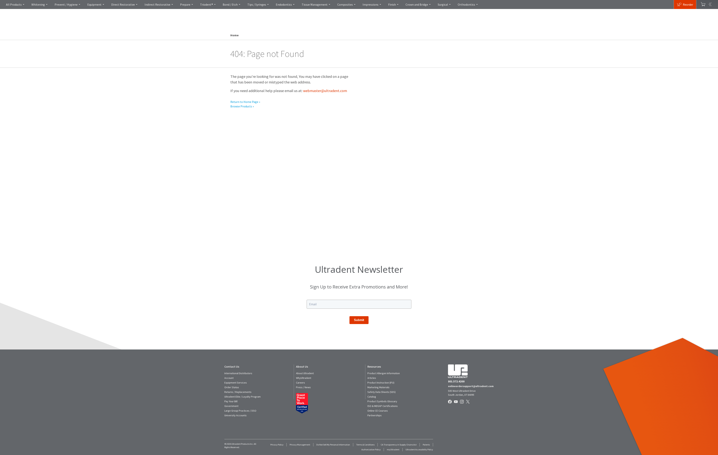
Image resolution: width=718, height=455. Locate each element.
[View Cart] (703, 4)
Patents (426, 444)
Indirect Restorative (157, 4)
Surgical (443, 4)
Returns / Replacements (237, 392)
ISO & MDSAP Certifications (382, 406)
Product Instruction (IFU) (380, 382)
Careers (300, 382)
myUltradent (393, 449)
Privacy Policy (276, 444)
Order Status (231, 387)
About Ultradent (305, 373)
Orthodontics (466, 4)
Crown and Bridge (417, 4)
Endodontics (284, 4)
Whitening (38, 4)
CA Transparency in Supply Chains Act (399, 444)
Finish (392, 4)
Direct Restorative (123, 4)
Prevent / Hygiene (66, 4)
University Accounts (235, 415)
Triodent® (206, 4)
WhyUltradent (303, 378)
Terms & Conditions (365, 444)
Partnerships (374, 415)
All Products (14, 4)
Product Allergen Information (383, 373)
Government (231, 406)
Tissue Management (315, 4)
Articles (371, 378)
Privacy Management (300, 444)
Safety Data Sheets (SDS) (381, 392)
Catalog (371, 396)
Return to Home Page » (245, 102)
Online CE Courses (377, 410)
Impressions (370, 4)
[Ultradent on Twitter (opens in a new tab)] (468, 402)
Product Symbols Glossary (382, 401)
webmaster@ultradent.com (325, 90)
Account (229, 378)
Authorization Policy (371, 449)
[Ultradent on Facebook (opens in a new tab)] (450, 402)
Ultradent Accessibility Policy (419, 449)
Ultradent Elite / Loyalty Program (242, 396)
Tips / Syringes (256, 4)
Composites (345, 4)
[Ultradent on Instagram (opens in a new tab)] (462, 402)
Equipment (94, 4)
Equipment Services (235, 382)
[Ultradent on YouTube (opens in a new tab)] (456, 402)
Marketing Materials (378, 387)
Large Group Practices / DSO (240, 410)
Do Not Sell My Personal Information (333, 444)
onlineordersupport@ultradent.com (471, 386)
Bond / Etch (230, 4)
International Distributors (238, 373)
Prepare (185, 4)
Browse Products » (242, 106)
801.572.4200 (456, 381)
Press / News (303, 387)
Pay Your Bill (230, 401)
